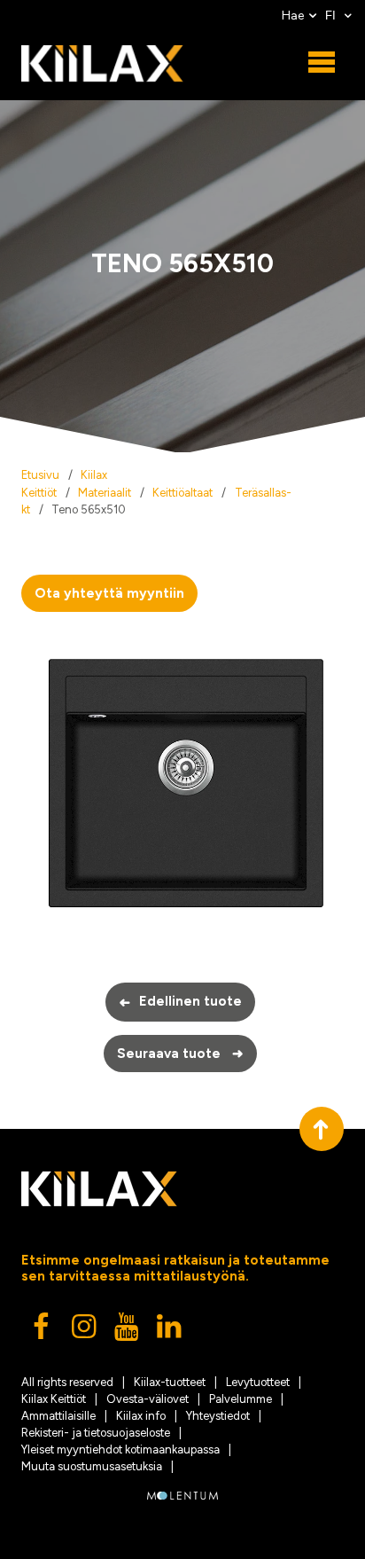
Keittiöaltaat (182, 492)
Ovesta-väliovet (147, 1399)
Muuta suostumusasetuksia (91, 1466)
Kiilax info (141, 1415)
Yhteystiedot (218, 1415)
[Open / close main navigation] (321, 63)
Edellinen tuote (180, 1002)
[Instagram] (85, 1331)
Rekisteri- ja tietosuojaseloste (95, 1432)
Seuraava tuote (181, 1054)
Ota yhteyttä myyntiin (109, 593)
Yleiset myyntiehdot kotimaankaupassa (120, 1449)
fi (332, 15)
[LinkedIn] (170, 1331)
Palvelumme (240, 1399)
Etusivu (40, 475)
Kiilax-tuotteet (170, 1382)
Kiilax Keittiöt (53, 1399)
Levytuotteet (258, 1382)
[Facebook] (42, 1331)
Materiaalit (104, 492)
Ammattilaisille (58, 1415)
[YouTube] (127, 1331)
